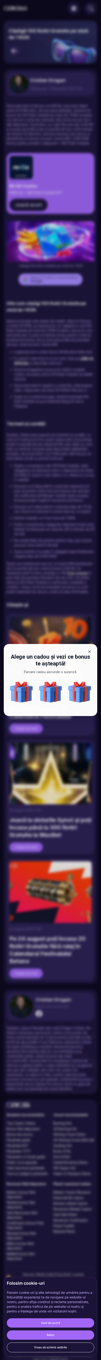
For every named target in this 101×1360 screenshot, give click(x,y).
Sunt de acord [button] (50, 1323)
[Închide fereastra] (89, 651)
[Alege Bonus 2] (79, 692)
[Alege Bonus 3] (50, 692)
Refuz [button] (50, 1335)
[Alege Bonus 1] (21, 692)
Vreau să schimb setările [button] (50, 1347)
